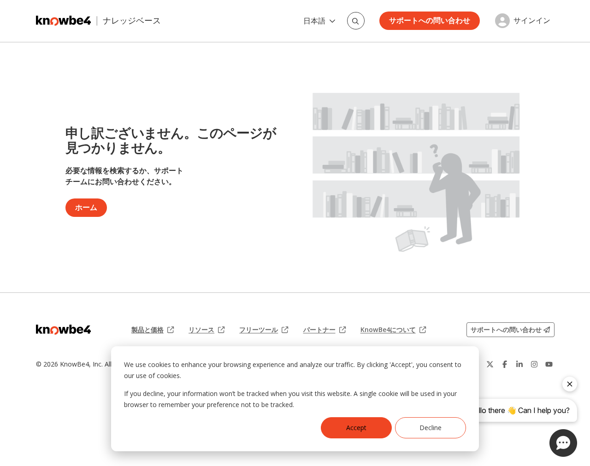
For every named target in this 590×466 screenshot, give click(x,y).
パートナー (324, 329)
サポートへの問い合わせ (429, 20)
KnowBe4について (393, 329)
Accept (356, 427)
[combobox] (356, 20)
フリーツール (263, 329)
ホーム (86, 207)
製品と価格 (152, 329)
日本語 (314, 21)
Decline (430, 427)
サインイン (531, 21)
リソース (206, 329)
